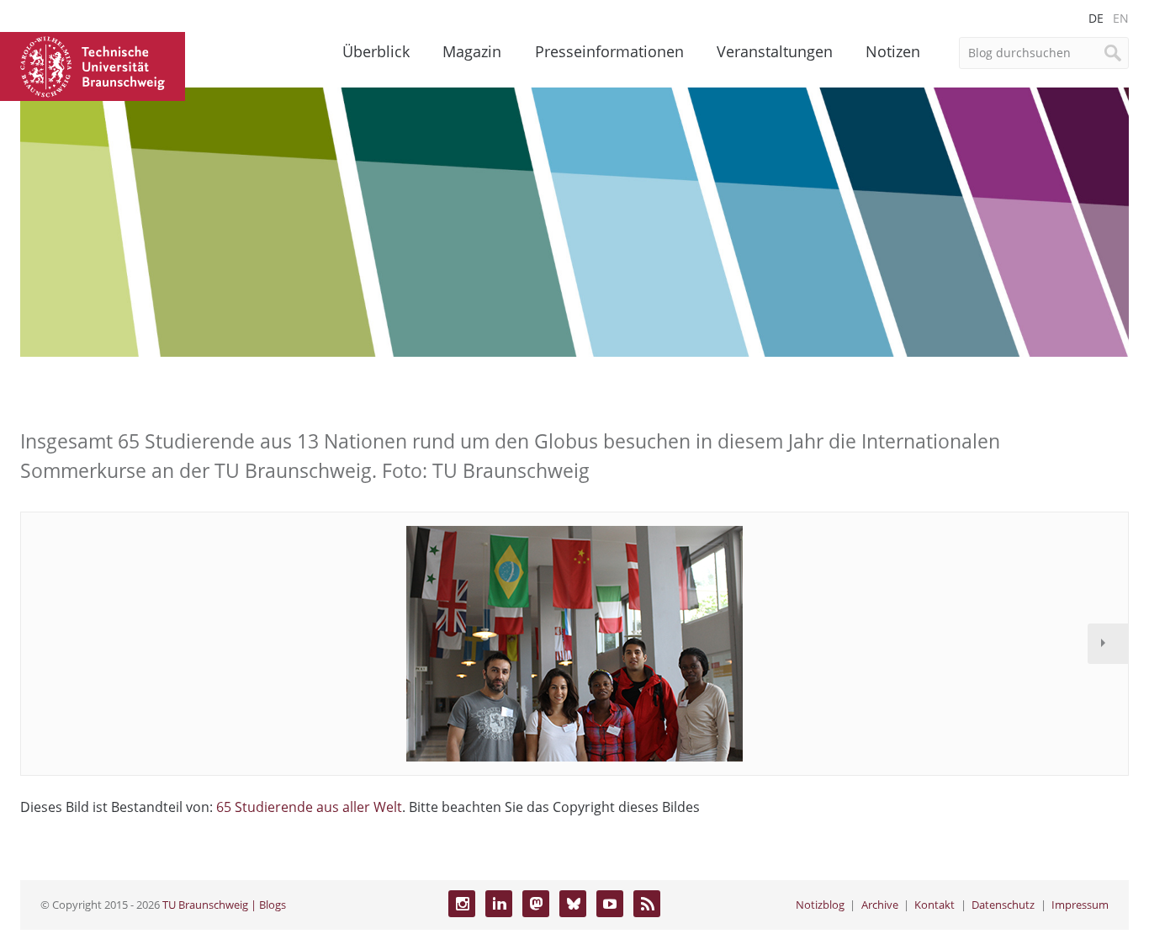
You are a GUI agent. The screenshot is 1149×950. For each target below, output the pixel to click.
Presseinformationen (609, 51)
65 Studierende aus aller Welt (309, 807)
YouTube (609, 903)
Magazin (471, 51)
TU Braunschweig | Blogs (224, 904)
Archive (879, 904)
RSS (646, 903)
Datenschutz (1003, 904)
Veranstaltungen (775, 51)
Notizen (893, 51)
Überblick (376, 51)
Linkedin (498, 903)
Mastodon (535, 903)
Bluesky (572, 903)
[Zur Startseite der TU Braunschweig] (92, 64)
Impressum (1080, 904)
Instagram (461, 903)
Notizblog (820, 904)
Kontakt (934, 904)
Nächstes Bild (1108, 644)
